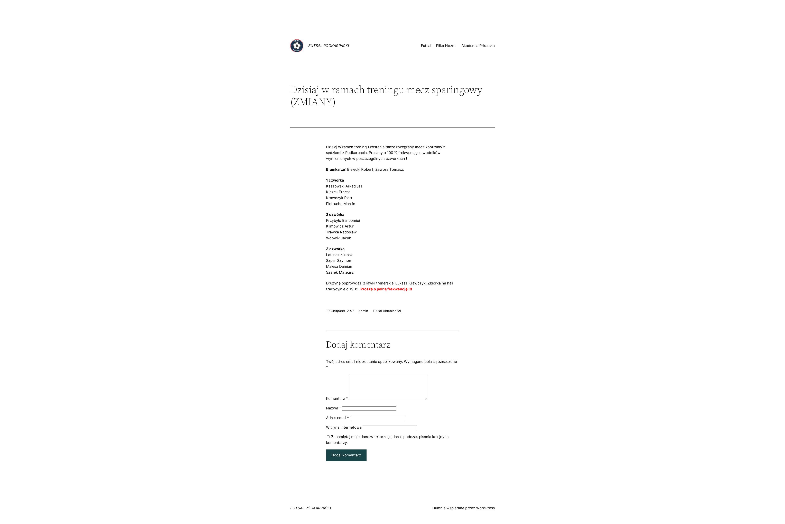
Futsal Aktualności (387, 311)
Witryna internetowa (344, 427)
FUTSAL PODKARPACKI (328, 45)
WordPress (485, 508)
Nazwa (333, 408)
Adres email (337, 418)
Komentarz (337, 398)
